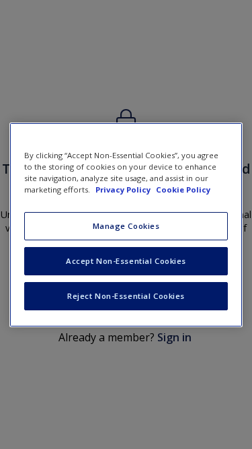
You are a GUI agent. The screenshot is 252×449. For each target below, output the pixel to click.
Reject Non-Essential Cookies (126, 296)
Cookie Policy (183, 189)
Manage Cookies (126, 226)
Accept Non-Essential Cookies (126, 261)
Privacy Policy (124, 189)
